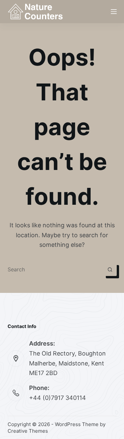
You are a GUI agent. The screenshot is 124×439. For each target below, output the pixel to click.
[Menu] (114, 12)
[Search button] (110, 269)
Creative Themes (28, 431)
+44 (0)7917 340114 (57, 397)
